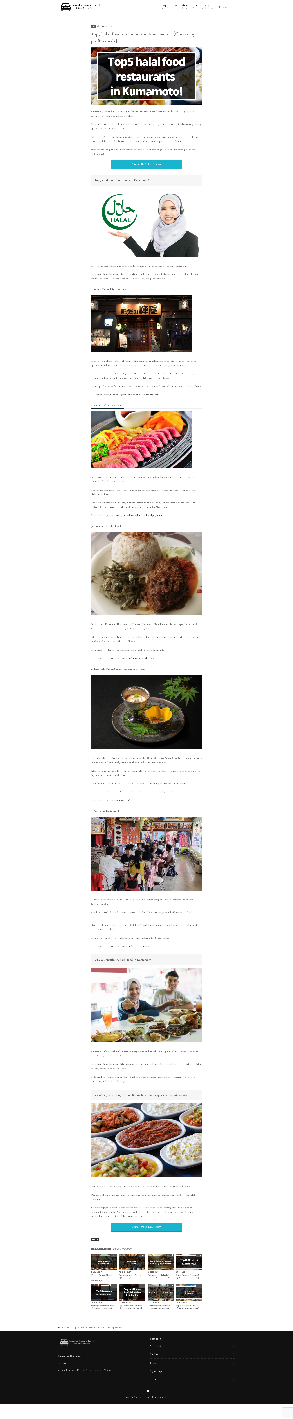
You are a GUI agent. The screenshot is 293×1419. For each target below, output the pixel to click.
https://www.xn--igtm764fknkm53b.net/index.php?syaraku (132, 515)
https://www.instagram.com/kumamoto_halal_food (128, 658)
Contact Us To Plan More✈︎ (146, 164)
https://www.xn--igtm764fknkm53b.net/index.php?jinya (130, 394)
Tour (154, 1380)
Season (154, 1363)
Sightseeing (157, 1371)
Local (94, 26)
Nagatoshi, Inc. (64, 1363)
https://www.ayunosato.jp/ (116, 800)
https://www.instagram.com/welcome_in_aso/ (125, 946)
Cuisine (155, 1345)
